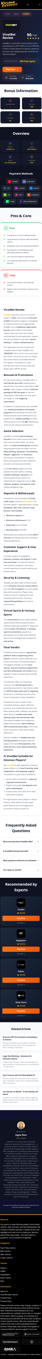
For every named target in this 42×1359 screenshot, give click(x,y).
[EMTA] (32, 1334)
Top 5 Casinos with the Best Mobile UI (19, 1075)
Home (8, 14)
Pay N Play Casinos (8, 1248)
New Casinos (5, 1254)
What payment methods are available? (19, 860)
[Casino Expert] (9, 4)
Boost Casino (5, 1278)
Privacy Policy (5, 1301)
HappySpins (5, 1274)
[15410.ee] (10, 1334)
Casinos (16, 14)
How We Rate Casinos (9, 1294)
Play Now (10, 69)
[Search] (27, 4)
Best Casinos (5, 1251)
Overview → (21, 923)
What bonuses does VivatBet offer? (18, 841)
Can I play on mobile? (12, 870)
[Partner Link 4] (32, 1342)
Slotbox (3, 1268)
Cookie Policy (5, 1298)
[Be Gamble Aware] (10, 1342)
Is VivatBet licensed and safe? (15, 851)
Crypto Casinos (6, 1258)
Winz (2, 1281)
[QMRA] (10, 1349)
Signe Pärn (21, 1135)
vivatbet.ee (10, 149)
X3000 (2, 1271)
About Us (4, 1291)
